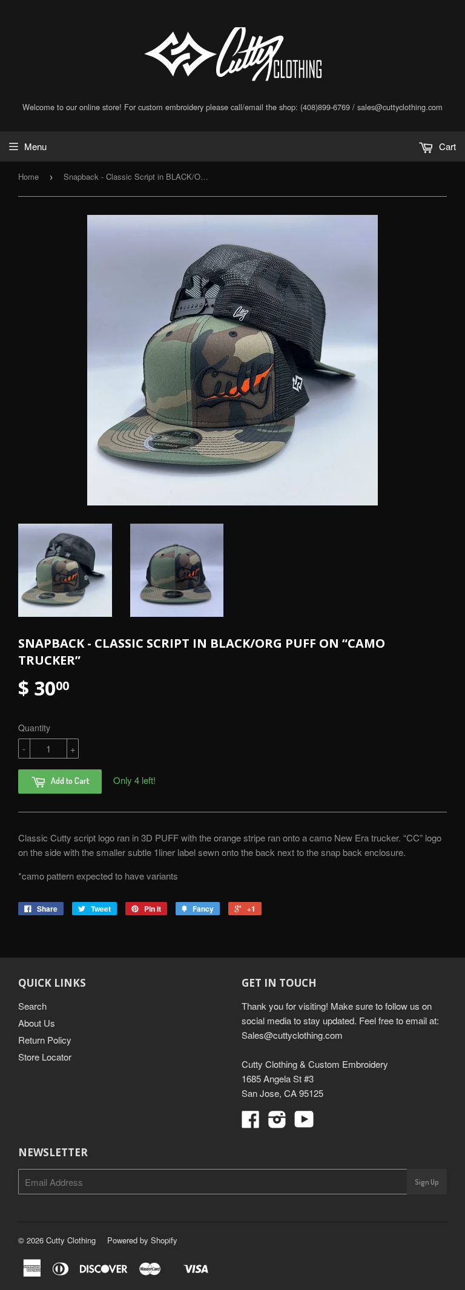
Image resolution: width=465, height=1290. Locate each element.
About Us (36, 1022)
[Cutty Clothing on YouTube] (304, 1122)
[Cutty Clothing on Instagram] (277, 1122)
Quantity (34, 728)
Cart (446, 146)
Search (32, 1005)
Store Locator (44, 1056)
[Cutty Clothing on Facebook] (251, 1122)
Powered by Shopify (142, 1240)
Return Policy (44, 1039)
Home (28, 176)
